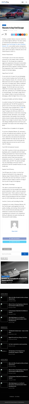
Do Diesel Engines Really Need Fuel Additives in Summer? (18, 311)
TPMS (21, 107)
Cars (7, 276)
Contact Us (12, 396)
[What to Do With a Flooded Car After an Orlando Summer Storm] (4, 299)
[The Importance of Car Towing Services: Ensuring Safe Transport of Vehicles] (4, 350)
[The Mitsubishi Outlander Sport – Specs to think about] (4, 332)
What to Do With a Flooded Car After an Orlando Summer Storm (18, 298)
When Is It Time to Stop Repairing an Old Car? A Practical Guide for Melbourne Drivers (18, 304)
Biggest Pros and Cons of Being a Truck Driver (18, 337)
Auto (4, 25)
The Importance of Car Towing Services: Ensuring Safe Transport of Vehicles (17, 351)
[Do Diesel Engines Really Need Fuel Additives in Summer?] (4, 312)
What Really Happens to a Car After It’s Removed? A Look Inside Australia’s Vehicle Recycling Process (17, 319)
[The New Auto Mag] (5, 2)
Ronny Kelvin (4, 282)
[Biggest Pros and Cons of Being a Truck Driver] (4, 339)
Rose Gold (5, 30)
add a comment (7, 249)
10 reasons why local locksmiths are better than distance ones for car (14, 279)
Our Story (17, 396)
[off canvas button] (22, 2)
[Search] (26, 2)
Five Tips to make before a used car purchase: (18, 344)
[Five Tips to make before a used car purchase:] (4, 346)
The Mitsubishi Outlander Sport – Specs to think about (18, 331)
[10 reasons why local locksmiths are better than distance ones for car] (14, 272)
